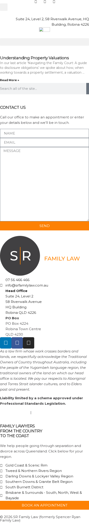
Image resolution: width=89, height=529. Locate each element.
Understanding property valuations (34, 57)
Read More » (9, 80)
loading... (47, 13)
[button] (4, 7)
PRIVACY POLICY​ (14, 412)
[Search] (87, 88)
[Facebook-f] (17, 343)
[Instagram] (28, 343)
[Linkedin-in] (5, 343)
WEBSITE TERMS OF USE (54, 412)
